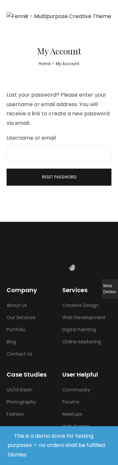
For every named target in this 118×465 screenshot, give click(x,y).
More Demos (109, 289)
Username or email (31, 138)
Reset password (59, 177)
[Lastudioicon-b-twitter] (46, 267)
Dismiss (17, 454)
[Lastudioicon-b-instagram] (59, 267)
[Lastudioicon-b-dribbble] (85, 267)
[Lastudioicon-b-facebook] (33, 267)
